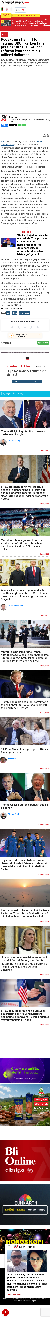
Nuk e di (36, 381)
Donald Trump (8, 144)
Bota (4, 35)
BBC (3, 141)
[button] (5, 1312)
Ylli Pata (12, 758)
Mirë (16, 381)
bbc (8, 313)
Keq (25, 381)
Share (5, 125)
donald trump (24, 313)
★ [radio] (12, 327)
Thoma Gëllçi (14, 441)
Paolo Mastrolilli (16, 606)
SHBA (40, 141)
